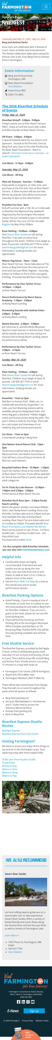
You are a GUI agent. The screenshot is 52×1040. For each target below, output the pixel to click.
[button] (24, 809)
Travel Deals (8, 762)
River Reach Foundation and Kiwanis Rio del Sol (25, 525)
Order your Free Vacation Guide (18, 759)
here (28, 539)
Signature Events (12, 17)
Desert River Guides (17, 234)
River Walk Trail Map (24, 581)
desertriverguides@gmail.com (17, 247)
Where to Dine (10, 769)
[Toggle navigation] (46, 7)
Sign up (34, 1011)
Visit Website (15, 86)
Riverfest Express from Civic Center (20, 733)
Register (6, 224)
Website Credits (42, 1020)
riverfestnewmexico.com (36, 549)
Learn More (11, 935)
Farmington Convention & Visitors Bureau (26, 991)
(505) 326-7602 (26, 997)
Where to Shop (10, 772)
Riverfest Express (11, 730)
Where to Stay (9, 765)
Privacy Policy (27, 1020)
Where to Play (9, 775)
